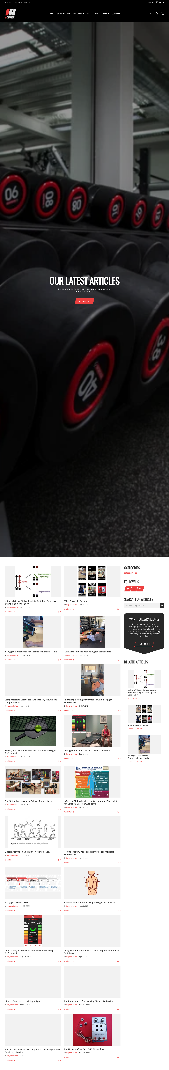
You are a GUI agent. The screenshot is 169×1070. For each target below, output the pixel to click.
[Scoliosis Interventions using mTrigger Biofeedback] (92, 883)
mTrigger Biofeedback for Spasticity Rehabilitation (31, 651)
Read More (9, 612)
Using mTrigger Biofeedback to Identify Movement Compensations (31, 701)
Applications (78, 13)
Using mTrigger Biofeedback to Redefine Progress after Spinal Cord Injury (30, 602)
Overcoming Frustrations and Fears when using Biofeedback (29, 951)
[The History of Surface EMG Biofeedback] (92, 1030)
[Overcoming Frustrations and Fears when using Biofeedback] (33, 931)
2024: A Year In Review (75, 601)
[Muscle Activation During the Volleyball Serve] (33, 832)
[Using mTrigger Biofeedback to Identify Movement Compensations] (33, 680)
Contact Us (116, 13)
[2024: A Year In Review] (92, 581)
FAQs (88, 13)
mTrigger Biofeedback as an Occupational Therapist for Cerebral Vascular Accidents (90, 802)
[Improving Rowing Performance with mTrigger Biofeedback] (92, 680)
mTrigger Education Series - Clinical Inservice (87, 750)
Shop (51, 13)
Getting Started (63, 13)
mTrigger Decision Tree (17, 902)
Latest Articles (130, 573)
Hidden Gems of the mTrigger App (22, 1001)
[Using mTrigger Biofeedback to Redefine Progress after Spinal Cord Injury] (33, 581)
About (105, 13)
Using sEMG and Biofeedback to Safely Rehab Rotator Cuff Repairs (91, 951)
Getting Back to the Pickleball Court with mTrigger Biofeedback (30, 751)
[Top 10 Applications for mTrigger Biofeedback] (33, 782)
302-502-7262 (25, 2)
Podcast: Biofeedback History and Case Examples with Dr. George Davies (32, 1051)
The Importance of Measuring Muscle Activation (88, 1001)
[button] (85, 301)
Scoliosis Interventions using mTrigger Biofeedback (90, 902)
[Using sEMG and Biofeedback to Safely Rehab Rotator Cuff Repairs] (92, 931)
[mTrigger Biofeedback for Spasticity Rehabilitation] (33, 632)
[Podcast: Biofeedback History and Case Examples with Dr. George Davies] (33, 1030)
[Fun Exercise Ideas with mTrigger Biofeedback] (92, 632)
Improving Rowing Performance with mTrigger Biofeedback (88, 701)
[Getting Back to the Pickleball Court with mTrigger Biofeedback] (33, 731)
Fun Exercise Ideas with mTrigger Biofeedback (87, 651)
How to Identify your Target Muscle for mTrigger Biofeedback (89, 853)
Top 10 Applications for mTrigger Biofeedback (28, 801)
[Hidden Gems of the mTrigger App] (33, 982)
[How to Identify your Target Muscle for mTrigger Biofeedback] (92, 832)
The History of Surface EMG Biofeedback (85, 1049)
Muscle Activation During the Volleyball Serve (28, 851)
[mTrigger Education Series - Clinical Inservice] (92, 731)
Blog (96, 13)
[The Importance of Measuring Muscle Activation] (92, 982)
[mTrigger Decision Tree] (33, 883)
